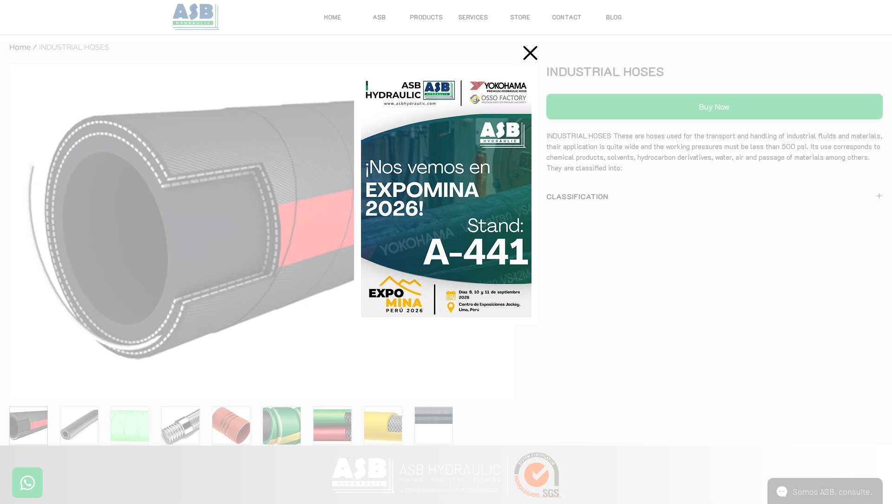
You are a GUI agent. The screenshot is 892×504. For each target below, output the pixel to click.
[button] (530, 53)
